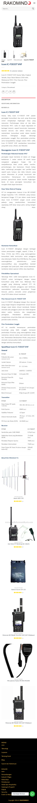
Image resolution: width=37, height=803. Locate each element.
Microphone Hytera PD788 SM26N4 (18, 681)
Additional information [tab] (10, 103)
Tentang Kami (6, 756)
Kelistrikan (5, 779)
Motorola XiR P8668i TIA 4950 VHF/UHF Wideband (19, 635)
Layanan (4, 752)
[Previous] (4, 32)
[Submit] (33, 9)
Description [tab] (5, 99)
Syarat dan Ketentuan (8, 764)
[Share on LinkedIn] (14, 92)
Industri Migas (6, 777)
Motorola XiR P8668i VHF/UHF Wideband (18, 723)
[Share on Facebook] (6, 92)
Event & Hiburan (7, 794)
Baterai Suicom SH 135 (18, 589)
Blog (3, 760)
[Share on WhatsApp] (3, 92)
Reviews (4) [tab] (5, 107)
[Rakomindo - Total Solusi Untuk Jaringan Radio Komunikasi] (17, 3)
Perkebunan (5, 782)
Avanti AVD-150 (18, 498)
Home (3, 60)
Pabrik (3, 789)
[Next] (32, 32)
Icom (14, 116)
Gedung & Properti (8, 787)
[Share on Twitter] (10, 92)
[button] (34, 3)
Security (4, 792)
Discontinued (18, 60)
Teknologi (4, 748)
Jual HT (9, 60)
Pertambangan (6, 774)
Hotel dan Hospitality (8, 784)
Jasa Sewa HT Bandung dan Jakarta (18, 544)
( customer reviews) (16, 71)
